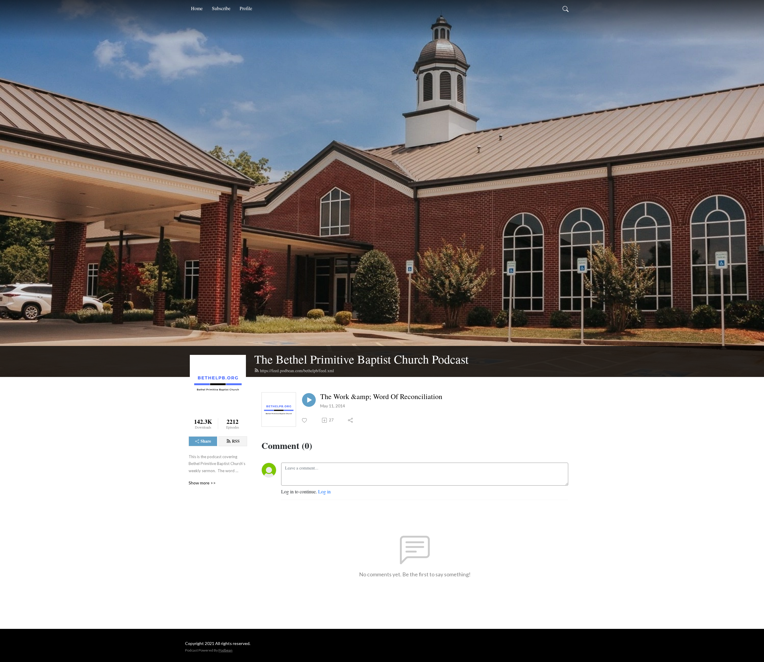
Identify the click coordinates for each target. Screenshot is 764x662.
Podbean (225, 650)
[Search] (565, 8)
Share (206, 441)
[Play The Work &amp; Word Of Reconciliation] (309, 400)
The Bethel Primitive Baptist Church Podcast (361, 359)
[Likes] (304, 420)
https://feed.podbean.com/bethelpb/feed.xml (297, 370)
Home (197, 8)
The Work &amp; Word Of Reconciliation (381, 396)
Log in (324, 491)
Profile (246, 8)
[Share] (350, 420)
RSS (236, 441)
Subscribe (221, 8)
